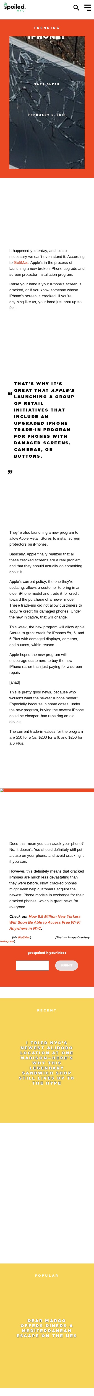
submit (67, 965)
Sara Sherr (47, 84)
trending (47, 28)
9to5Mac (21, 262)
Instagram (7, 941)
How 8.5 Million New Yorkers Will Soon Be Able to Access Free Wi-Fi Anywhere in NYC (45, 922)
